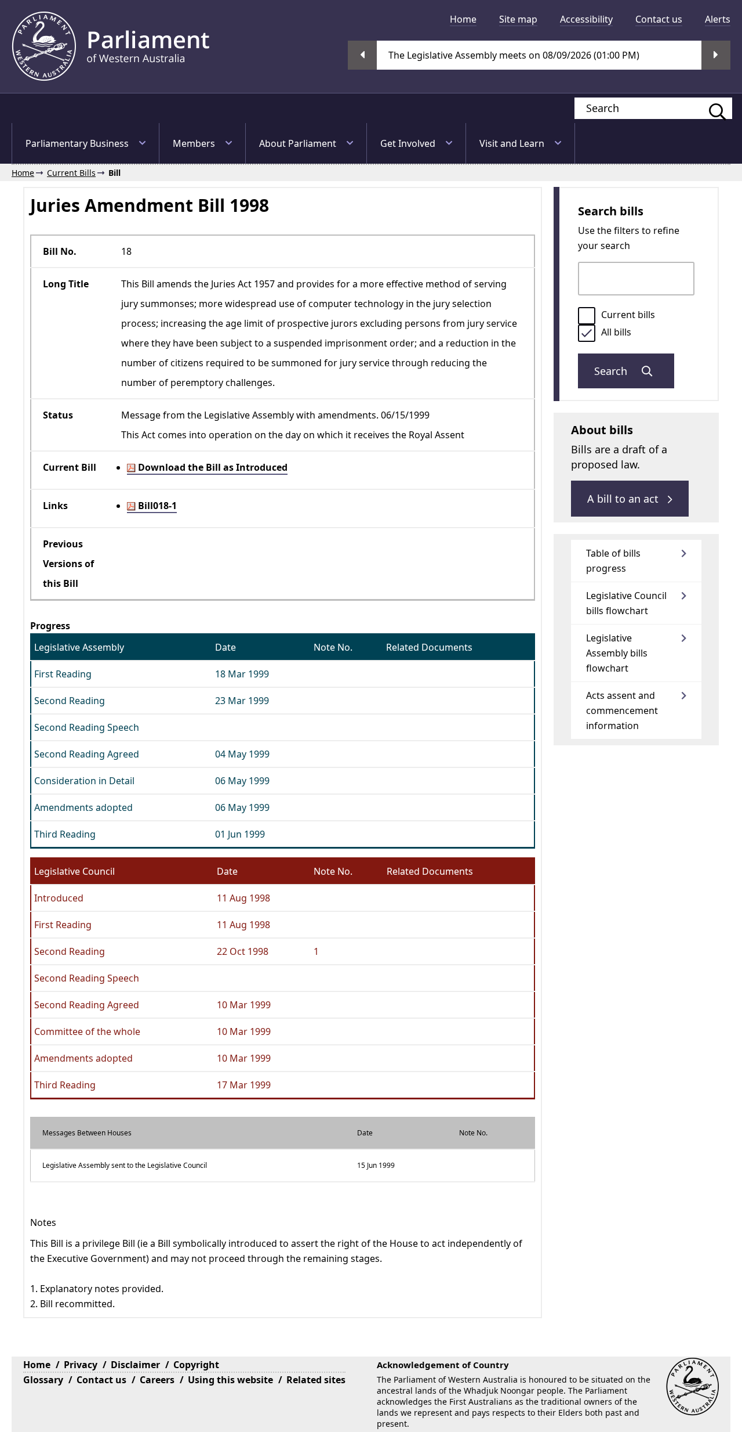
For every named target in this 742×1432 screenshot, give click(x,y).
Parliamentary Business (77, 143)
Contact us (658, 19)
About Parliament (297, 143)
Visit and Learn (511, 143)
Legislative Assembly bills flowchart (617, 653)
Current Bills (71, 172)
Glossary (43, 1379)
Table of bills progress (613, 561)
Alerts (717, 19)
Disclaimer (135, 1364)
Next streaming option (715, 55)
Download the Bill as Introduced (212, 467)
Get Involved (407, 143)
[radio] (586, 315)
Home (463, 19)
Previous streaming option (362, 55)
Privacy (80, 1364)
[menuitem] (463, 19)
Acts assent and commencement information (622, 710)
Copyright (196, 1364)
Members (194, 143)
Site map (518, 19)
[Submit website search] (712, 108)
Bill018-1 (156, 505)
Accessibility (586, 19)
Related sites (315, 1379)
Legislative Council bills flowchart (626, 603)
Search (612, 371)
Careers (157, 1379)
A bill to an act (624, 499)
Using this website (230, 1379)
